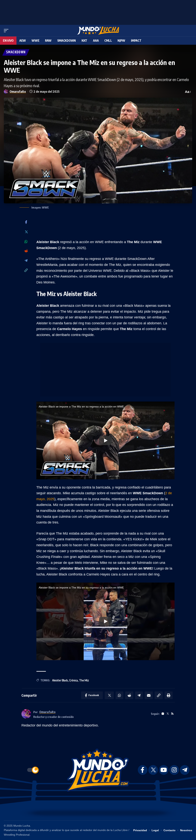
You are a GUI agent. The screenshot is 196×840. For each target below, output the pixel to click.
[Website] (163, 713)
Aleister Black (60, 680)
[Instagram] (174, 770)
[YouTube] (163, 770)
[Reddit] (26, 251)
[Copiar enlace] (26, 270)
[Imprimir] (169, 695)
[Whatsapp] (26, 241)
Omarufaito (18, 91)
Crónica (73, 680)
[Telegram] (26, 261)
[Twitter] (26, 232)
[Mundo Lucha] (98, 30)
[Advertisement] (98, 11)
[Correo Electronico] (149, 695)
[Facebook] (26, 222)
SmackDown (16, 52)
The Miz (84, 680)
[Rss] (172, 713)
